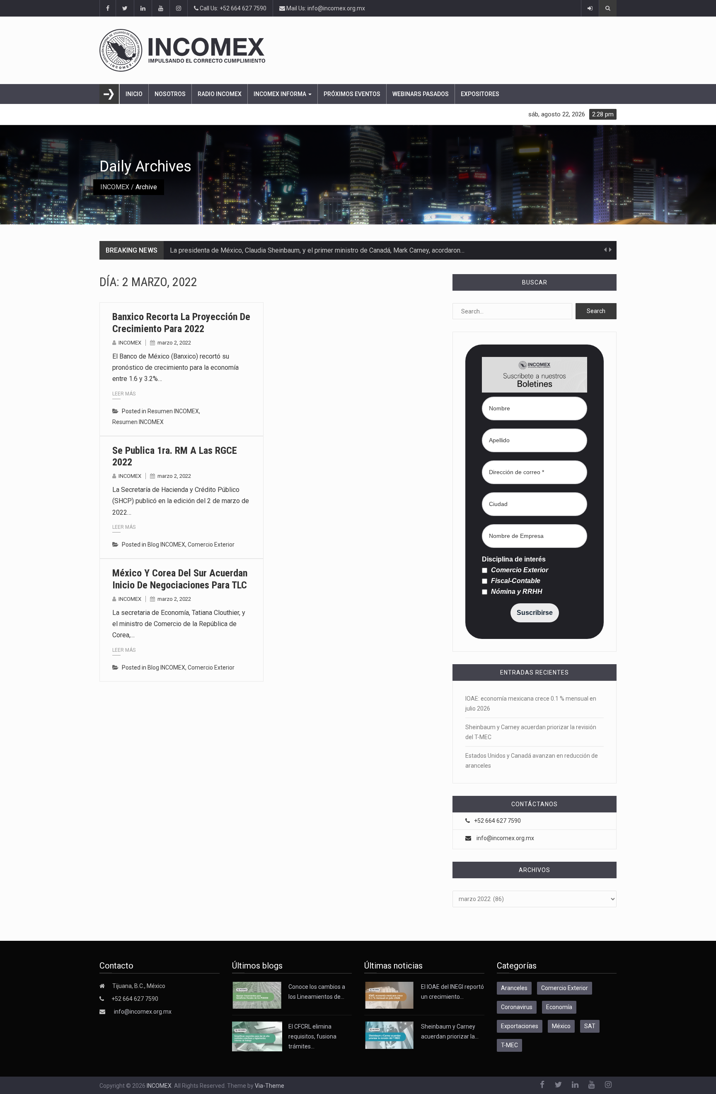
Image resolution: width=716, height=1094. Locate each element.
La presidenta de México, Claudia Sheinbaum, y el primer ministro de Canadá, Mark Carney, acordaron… (317, 250)
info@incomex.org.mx (505, 838)
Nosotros (170, 94)
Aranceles (514, 988)
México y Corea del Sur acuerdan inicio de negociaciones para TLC (179, 579)
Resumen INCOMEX (173, 411)
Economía (559, 1007)
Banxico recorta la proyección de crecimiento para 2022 (181, 323)
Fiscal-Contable (514, 581)
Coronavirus (516, 1007)
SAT (589, 1026)
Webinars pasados (420, 94)
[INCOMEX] (358, 50)
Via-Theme (269, 1085)
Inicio (134, 94)
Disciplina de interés (514, 559)
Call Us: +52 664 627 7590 (232, 8)
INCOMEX (114, 187)
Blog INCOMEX (166, 544)
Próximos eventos (352, 94)
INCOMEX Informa (280, 94)
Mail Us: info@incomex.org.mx (325, 8)
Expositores (480, 94)
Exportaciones (519, 1026)
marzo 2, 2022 (174, 343)
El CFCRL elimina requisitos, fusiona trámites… (312, 1036)
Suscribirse (535, 612)
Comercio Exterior (211, 544)
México (561, 1026)
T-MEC (509, 1045)
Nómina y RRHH (515, 591)
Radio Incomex (220, 94)
